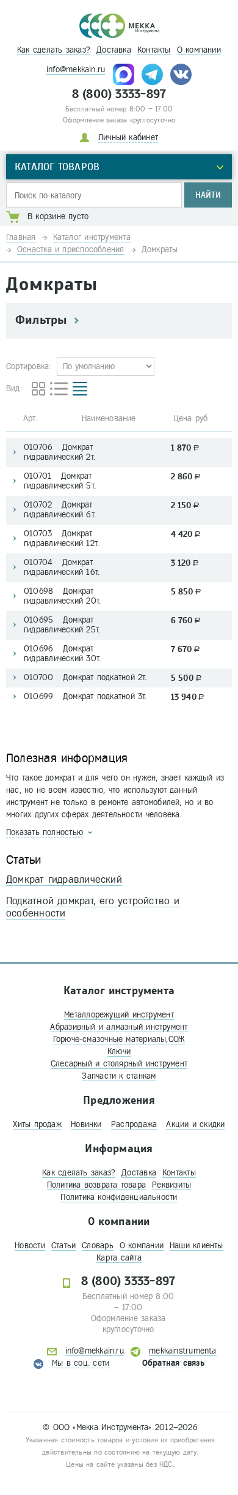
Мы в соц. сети (80, 1363)
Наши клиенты (196, 1245)
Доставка (113, 49)
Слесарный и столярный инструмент (119, 1063)
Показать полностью (44, 832)
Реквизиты (171, 1185)
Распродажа (134, 1124)
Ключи (119, 1051)
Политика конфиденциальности (118, 1197)
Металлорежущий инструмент (119, 1014)
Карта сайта (118, 1257)
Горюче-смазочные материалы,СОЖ (119, 1039)
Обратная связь (173, 1363)
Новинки (86, 1124)
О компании (199, 49)
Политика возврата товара (96, 1185)
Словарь (98, 1245)
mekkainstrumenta (183, 1350)
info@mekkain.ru (75, 69)
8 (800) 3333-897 (119, 94)
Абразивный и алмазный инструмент (118, 1027)
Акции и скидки (195, 1124)
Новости (30, 1245)
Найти (208, 195)
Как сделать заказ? (53, 49)
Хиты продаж (37, 1124)
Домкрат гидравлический (64, 879)
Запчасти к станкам (119, 1076)
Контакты (154, 49)
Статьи (63, 1245)
